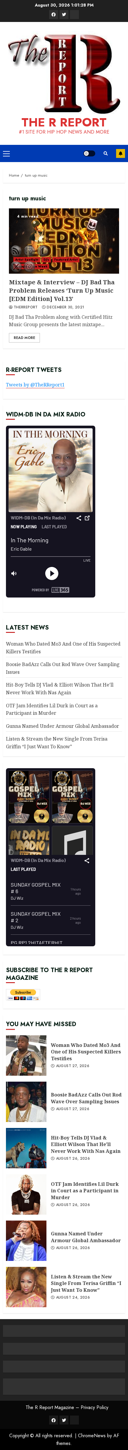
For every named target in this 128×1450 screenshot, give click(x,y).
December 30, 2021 (65, 307)
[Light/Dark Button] (89, 153)
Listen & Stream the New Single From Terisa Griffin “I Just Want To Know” (86, 1283)
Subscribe (120, 153)
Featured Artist (66, 259)
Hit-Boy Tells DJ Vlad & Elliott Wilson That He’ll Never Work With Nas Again (86, 1144)
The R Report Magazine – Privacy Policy (67, 1407)
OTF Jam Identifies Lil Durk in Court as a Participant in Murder (85, 1191)
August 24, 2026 (73, 1297)
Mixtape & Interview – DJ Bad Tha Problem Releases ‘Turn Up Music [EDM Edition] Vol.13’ (64, 241)
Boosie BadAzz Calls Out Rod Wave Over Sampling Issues (86, 1097)
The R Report (64, 122)
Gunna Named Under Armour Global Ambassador (62, 726)
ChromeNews (92, 1435)
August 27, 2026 (72, 1066)
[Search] (105, 153)
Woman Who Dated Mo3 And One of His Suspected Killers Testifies (86, 1052)
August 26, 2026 (73, 1158)
